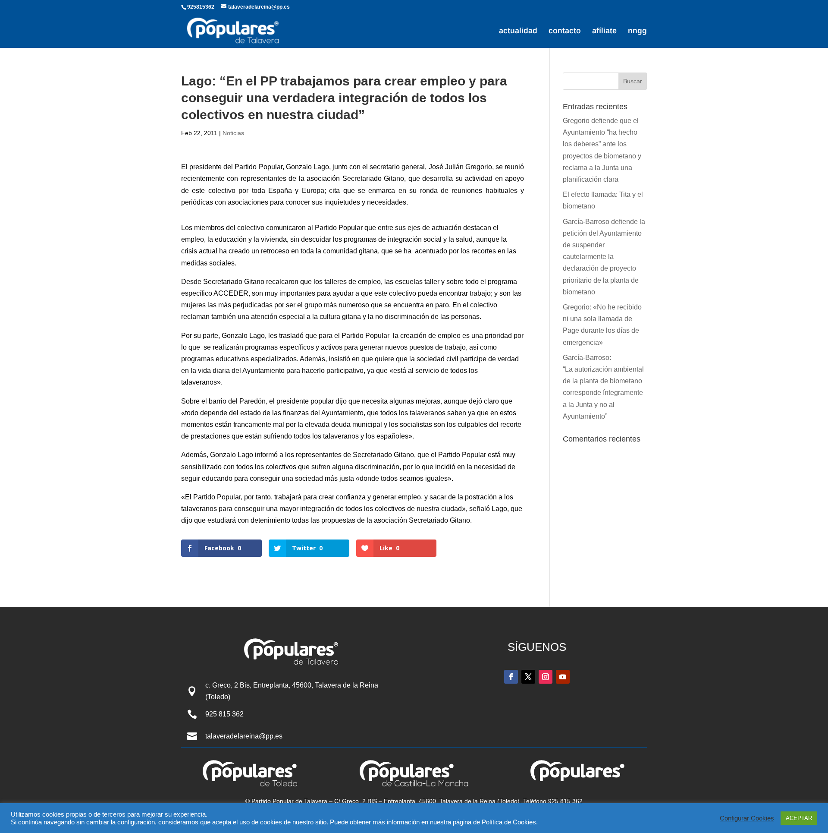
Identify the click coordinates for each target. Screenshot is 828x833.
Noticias (233, 132)
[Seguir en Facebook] (511, 677)
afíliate (604, 31)
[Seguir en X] (528, 677)
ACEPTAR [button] (799, 818)
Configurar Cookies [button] (747, 818)
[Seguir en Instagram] (545, 677)
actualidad (518, 31)
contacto (565, 31)
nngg (637, 31)
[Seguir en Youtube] (563, 677)
